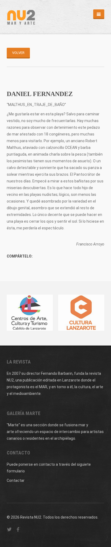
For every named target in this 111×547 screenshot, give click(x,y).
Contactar (16, 480)
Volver (18, 53)
